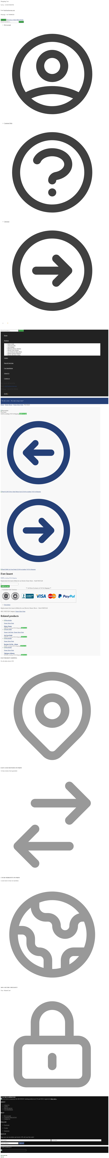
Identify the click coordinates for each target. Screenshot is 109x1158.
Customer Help (8, 123)
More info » (53, 1099)
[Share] (3, 1155)
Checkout (6, 221)
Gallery (6, 1106)
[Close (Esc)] (1, 1155)
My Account (7, 25)
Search (21, 22)
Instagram (6, 1131)
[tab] (40, 605)
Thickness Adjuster (9, 653)
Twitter (6, 1128)
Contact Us (7, 1119)
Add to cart (23, 414)
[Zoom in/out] (6, 1155)
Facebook (6, 1125)
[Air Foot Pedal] (8, 629)
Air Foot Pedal (8, 635)
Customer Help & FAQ (10, 1117)
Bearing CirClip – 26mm (11, 644)
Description (7, 605)
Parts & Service (8, 1108)
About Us (6, 1105)
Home (2, 405)
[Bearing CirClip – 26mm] (8, 638)
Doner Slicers (8, 405)
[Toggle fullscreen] (4, 1155)
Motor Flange (8, 626)
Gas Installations (8, 1109)
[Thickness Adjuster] (8, 647)
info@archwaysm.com (9, 10)
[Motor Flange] (8, 620)
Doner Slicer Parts (18, 405)
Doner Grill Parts (8, 632)
